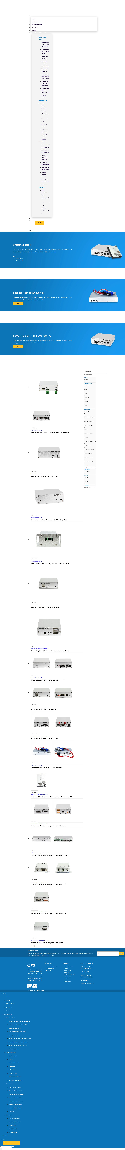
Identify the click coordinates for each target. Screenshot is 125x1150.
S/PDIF (86, 437)
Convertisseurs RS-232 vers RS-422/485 (45, 52)
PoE (86, 393)
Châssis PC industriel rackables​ (44, 137)
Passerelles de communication (15, 1101)
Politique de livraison (37, 24)
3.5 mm (87, 411)
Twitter (35, 985)
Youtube (29, 987)
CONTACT (49, 970)
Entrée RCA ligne (89, 433)
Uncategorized (45, 707)
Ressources (34, 27)
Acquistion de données (11, 1017)
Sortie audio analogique (90, 441)
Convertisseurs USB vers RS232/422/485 (45, 91)
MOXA (66, 968)
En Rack (87, 477)
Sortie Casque (88, 445)
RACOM (67, 972)
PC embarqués (45, 119)
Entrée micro (88, 429)
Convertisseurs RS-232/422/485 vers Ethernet (45, 44)
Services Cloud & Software (14, 1122)
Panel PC (44, 111)
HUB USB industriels (13, 1049)
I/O (86, 389)
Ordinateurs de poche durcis (15, 1077)
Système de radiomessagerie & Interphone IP (39, 648)
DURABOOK (68, 981)
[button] (18, 303)
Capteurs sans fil (46, 203)
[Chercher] (13, 1146)
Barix (86, 379)
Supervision (42, 188)
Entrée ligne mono (89, 421)
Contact (38, 223)
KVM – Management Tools (45, 193)
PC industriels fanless (13, 1063)
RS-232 (87, 397)
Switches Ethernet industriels (44, 175)
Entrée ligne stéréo (89, 425)
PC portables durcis (13, 1073)
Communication (43, 142)
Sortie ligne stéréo (89, 461)
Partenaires (35, 22)
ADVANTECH (68, 970)
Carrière (7, 1010)
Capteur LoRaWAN (13, 1129)
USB (86, 405)
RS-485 (87, 401)
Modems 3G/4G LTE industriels (15, 1090)
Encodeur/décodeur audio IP (36, 430)
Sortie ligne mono (89, 453)
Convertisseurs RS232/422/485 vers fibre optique (46, 76)
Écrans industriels (13, 1056)
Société (36, 16)
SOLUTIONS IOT (51, 968)
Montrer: (30, 946)
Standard (87, 471)
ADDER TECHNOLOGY (70, 974)
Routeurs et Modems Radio (15, 1097)
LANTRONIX (67, 977)
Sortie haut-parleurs (89, 449)
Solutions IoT (6, 1136)
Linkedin (34, 987)
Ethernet (87, 385)
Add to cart (34, 428)
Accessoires (44, 185)
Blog (4, 1139)
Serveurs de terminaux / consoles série (45, 64)
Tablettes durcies (46, 122)
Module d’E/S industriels (14, 1035)
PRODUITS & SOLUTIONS (53, 966)
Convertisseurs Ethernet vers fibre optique (45, 83)
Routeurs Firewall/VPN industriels (45, 157)
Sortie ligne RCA (88, 457)
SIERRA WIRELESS (69, 966)
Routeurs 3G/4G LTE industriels (15, 1087)
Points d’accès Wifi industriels (15, 1108)
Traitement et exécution (11, 1052)
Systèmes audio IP (13, 1132)
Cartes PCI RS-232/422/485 (15, 1028)
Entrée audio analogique (89, 417)
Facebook (29, 985)
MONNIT (67, 979)
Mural (86, 481)
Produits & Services (40, 32)
